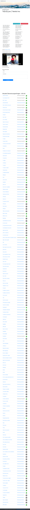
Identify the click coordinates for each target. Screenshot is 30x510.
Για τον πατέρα (5, 119)
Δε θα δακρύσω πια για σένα (7, 220)
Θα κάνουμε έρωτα (5, 473)
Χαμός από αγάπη (5, 499)
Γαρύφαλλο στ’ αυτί (5, 285)
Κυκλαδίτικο (4, 336)
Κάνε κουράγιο (5, 321)
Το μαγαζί (4, 165)
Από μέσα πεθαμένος (6, 191)
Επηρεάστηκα (5, 268)
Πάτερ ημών (4, 425)
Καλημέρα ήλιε (5, 129)
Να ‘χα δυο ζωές (5, 379)
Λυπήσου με (4, 345)
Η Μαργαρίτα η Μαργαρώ (6, 309)
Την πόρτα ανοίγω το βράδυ (7, 478)
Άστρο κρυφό (5, 206)
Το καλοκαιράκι (5, 490)
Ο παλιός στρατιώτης (6, 398)
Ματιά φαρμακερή (5, 350)
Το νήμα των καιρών (6, 167)
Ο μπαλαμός (4, 396)
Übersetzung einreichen (24, 23)
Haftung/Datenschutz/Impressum (20, 509)
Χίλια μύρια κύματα (5, 502)
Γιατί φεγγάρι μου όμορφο (6, 302)
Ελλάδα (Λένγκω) (5, 259)
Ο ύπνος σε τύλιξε (5, 401)
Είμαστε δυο (4, 249)
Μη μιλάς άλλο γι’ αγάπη (6, 355)
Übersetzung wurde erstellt (21, 102)
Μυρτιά (4, 372)
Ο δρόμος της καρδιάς (6, 389)
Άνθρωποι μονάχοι (5, 189)
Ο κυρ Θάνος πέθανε (6, 391)
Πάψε (3, 422)
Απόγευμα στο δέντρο (6, 194)
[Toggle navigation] (28, 1)
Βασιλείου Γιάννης (7, 49)
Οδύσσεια (4, 408)
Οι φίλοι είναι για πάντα (6, 410)
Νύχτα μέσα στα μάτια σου (6, 384)
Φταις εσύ (4, 280)
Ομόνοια (4, 413)
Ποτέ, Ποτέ (4, 444)
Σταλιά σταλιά (5, 155)
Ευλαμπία (4, 114)
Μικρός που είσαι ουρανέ (6, 360)
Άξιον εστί (4, 184)
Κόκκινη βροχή (5, 131)
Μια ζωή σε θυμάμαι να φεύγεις (7, 357)
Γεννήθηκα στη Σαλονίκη (6, 292)
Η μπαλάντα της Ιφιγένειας (6, 314)
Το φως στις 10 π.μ (5, 487)
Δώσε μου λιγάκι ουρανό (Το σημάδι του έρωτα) (9, 237)
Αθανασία (4, 208)
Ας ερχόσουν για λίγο (6, 201)
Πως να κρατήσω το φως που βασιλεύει (8, 451)
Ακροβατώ (4, 182)
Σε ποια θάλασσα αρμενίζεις (7, 153)
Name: (4, 70)
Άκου (3, 177)
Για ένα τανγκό (5, 295)
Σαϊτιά (3, 148)
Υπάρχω (4, 497)
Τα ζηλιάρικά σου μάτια (6, 468)
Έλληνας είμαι (5, 107)
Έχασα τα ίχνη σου (5, 273)
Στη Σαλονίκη (5, 461)
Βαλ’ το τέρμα (5, 100)
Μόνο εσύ (4, 362)
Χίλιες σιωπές (5, 504)
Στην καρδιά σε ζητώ (6, 463)
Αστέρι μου (4, 203)
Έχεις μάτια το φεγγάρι (6, 278)
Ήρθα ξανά (4, 319)
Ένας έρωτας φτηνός (6, 266)
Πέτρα (4, 427)
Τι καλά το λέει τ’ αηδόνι (6, 480)
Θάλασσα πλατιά (5, 475)
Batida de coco (5, 215)
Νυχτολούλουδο (5, 386)
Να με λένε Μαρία (5, 374)
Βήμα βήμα (4, 218)
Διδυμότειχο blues (5, 230)
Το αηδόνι (4, 160)
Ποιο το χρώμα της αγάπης (6, 437)
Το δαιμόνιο (4, 485)
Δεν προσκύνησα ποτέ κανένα (7, 225)
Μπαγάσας (4, 367)
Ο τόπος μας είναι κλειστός (7, 143)
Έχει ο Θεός (4, 117)
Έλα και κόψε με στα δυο (6, 256)
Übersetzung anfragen (16, 23)
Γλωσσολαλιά (5, 307)
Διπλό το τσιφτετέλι (5, 232)
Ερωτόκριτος (4, 271)
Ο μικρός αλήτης (5, 141)
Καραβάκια (4, 324)
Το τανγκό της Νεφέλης (6, 492)
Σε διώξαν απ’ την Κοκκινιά (6, 150)
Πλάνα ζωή (4, 434)
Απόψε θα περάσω (5, 95)
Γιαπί (3, 297)
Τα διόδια (4, 466)
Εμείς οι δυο (4, 261)
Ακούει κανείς (5, 179)
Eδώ (3, 242)
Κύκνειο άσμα (5, 338)
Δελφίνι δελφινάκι (5, 102)
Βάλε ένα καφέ (5, 213)
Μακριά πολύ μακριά (6, 348)
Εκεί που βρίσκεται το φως (6, 254)
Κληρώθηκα (4, 331)
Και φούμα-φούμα (5, 126)
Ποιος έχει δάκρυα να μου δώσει (7, 439)
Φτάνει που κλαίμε (5, 283)
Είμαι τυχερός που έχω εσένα (7, 247)
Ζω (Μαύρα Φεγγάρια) (6, 172)
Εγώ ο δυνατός (5, 244)
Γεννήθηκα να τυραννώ (6, 290)
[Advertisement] (15, 18)
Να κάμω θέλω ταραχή (6, 136)
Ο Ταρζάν (4, 138)
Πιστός (4, 432)
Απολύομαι (4, 196)
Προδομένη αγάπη (5, 449)
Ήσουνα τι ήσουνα (5, 124)
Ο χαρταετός (4, 403)
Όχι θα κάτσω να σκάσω (6, 420)
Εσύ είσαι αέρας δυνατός (6, 112)
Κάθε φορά (4, 326)
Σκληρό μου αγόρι (5, 456)
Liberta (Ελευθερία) (5, 343)
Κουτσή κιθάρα (5, 333)
